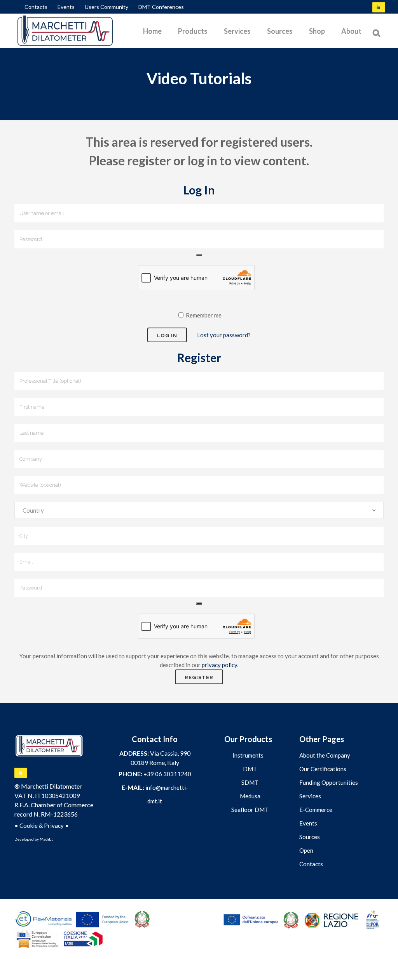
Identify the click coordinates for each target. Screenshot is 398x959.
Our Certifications (322, 768)
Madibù (47, 839)
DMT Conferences (161, 6)
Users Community (106, 6)
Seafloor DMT (250, 809)
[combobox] (199, 510)
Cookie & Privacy (41, 825)
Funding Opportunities (328, 782)
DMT (250, 768)
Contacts (35, 6)
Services (310, 796)
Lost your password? (224, 334)
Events (66, 6)
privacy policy (219, 664)
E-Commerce (315, 809)
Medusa (250, 796)
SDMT (249, 782)
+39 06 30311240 (167, 773)
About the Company (324, 755)
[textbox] (199, 510)
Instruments (248, 755)
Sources (309, 836)
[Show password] (199, 255)
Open (306, 850)
